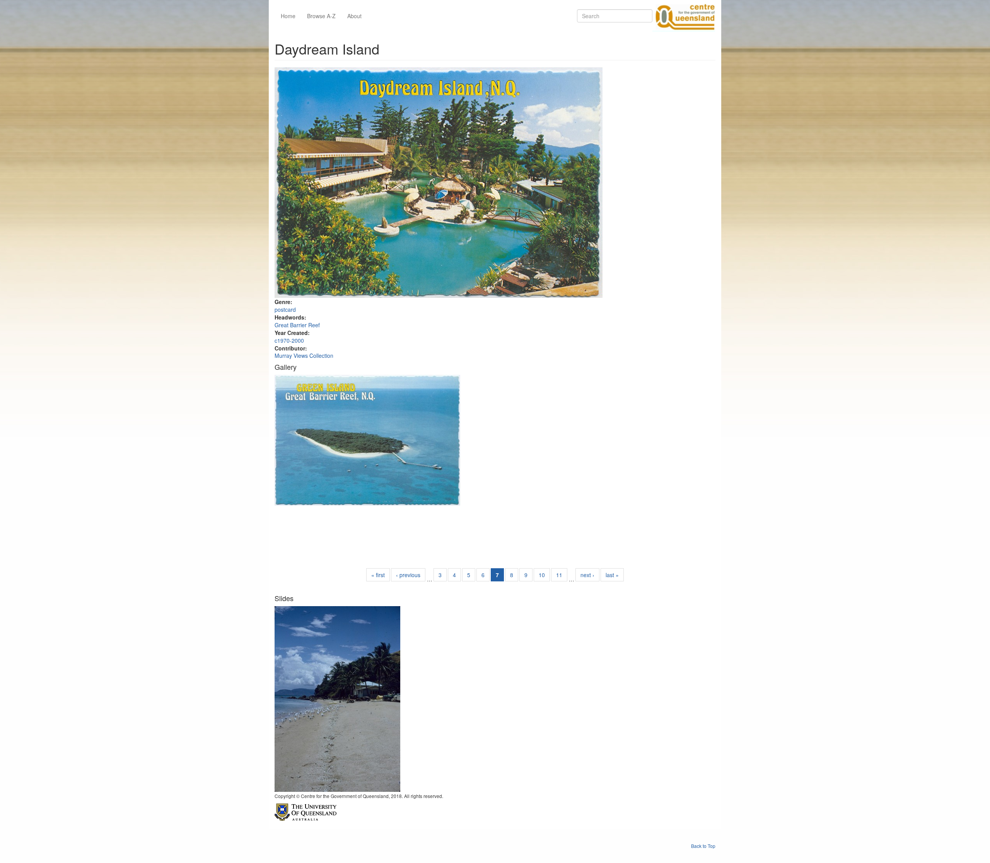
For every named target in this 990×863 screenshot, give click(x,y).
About (354, 16)
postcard (285, 309)
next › (587, 575)
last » (612, 575)
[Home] (683, 15)
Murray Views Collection (304, 355)
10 (542, 575)
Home (288, 16)
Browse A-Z (321, 16)
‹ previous (408, 575)
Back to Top (703, 845)
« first (378, 575)
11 (559, 575)
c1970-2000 (289, 340)
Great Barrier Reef (297, 325)
